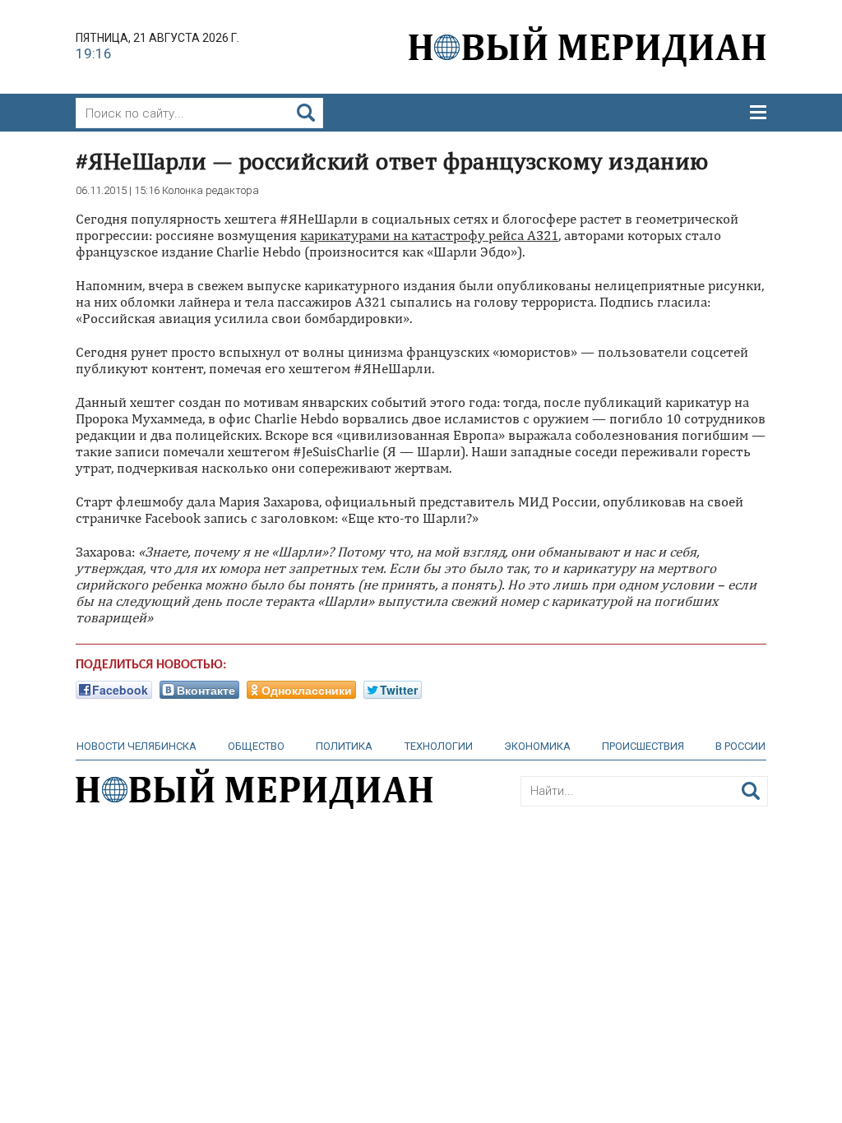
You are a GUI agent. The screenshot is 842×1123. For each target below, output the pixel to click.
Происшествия (643, 746)
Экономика (537, 746)
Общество (256, 746)
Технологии (439, 746)
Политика (344, 746)
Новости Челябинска (136, 746)
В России (740, 746)
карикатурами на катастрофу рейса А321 (429, 235)
